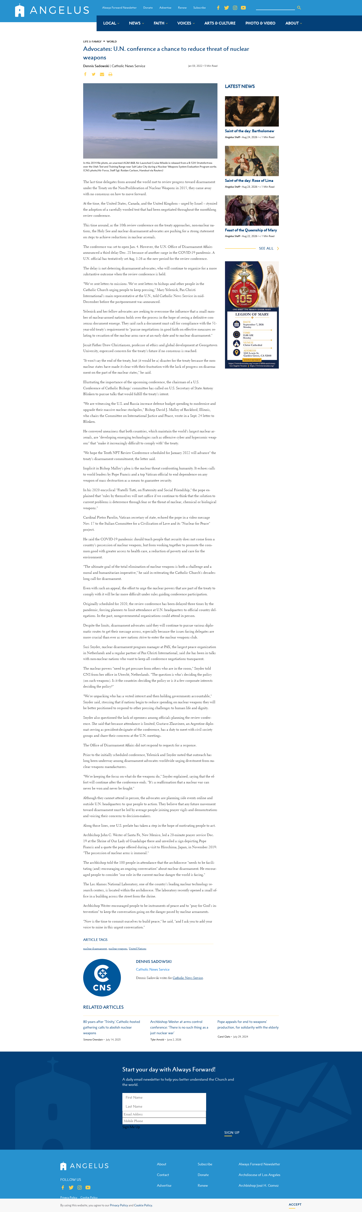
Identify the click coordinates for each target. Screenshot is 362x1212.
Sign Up (232, 1133)
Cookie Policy (88, 1197)
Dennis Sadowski (96, 66)
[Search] (299, 7)
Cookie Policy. (143, 1205)
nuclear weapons (118, 948)
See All (266, 248)
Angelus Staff (232, 137)
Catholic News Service (128, 66)
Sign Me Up (131, 1127)
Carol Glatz (224, 1036)
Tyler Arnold (157, 1039)
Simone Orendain (93, 1039)
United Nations (137, 948)
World (112, 41)
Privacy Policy (119, 1205)
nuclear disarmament (95, 948)
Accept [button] (295, 1204)
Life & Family (92, 41)
